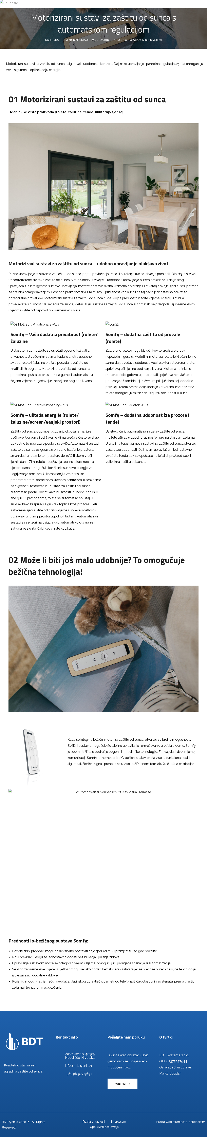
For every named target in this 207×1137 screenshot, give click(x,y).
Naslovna (52, 40)
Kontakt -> (122, 1084)
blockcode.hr (195, 1122)
